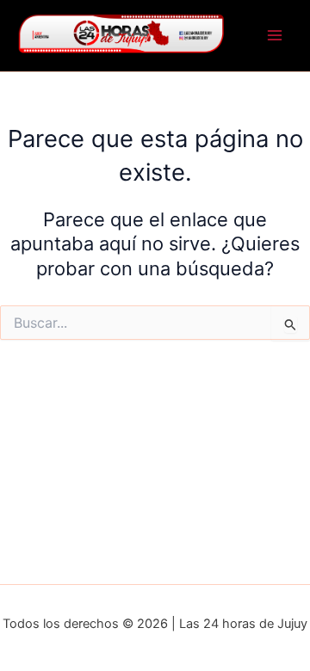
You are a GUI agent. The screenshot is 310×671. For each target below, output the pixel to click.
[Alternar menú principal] (275, 36)
